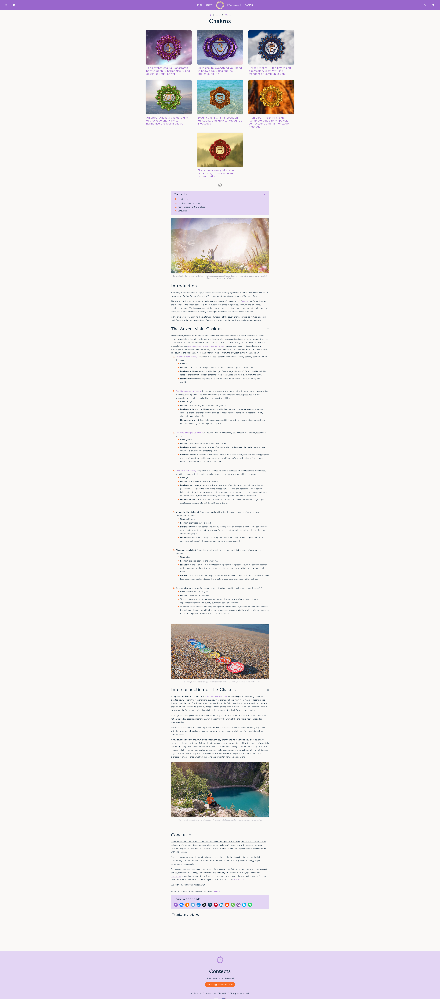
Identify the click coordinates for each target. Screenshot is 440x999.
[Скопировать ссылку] (176, 905)
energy (245, 301)
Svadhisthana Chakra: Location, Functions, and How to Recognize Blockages (220, 120)
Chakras (228, 15)
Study (209, 5)
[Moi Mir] (199, 905)
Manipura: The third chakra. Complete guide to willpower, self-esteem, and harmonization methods (269, 122)
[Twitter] (205, 905)
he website (239, 879)
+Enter (216, 891)
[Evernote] (250, 905)
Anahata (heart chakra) (186, 470)
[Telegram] (193, 905)
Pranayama (234, 5)
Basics (249, 5)
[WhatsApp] (233, 905)
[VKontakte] (182, 905)
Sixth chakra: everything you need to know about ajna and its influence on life (220, 71)
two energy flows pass (216, 696)
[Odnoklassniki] (187, 905)
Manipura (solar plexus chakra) (189, 432)
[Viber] (239, 905)
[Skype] (244, 905)
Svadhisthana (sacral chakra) (188, 391)
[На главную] (210, 15)
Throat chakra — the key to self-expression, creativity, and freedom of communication (270, 71)
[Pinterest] (216, 905)
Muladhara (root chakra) (186, 356)
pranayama (176, 876)
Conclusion (182, 211)
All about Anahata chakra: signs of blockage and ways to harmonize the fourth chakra (167, 120)
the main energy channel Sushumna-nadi (206, 346)
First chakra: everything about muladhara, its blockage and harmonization (217, 173)
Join (199, 5)
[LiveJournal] (210, 905)
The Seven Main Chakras (188, 203)
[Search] (425, 5)
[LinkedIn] (222, 905)
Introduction (182, 199)
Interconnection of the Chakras (191, 207)
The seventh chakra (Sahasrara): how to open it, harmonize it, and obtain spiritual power (168, 71)
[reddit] (227, 905)
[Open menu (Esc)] (6, 5)
